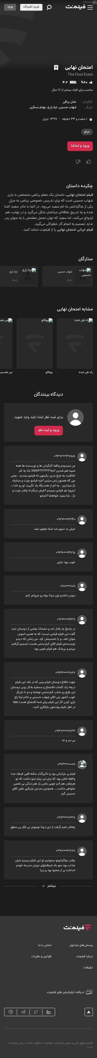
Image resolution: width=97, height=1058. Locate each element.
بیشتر (51, 886)
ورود (10, 7)
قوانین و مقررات (41, 956)
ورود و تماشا (80, 146)
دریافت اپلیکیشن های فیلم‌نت (65, 992)
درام (87, 131)
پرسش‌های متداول (81, 945)
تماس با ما (44, 945)
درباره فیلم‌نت (84, 956)
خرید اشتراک (31, 7)
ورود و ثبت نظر (48, 430)
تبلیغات (88, 967)
